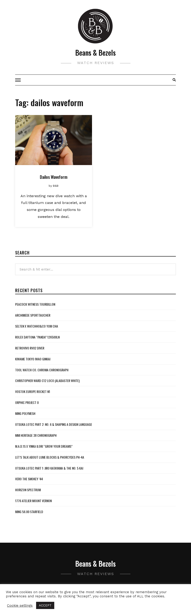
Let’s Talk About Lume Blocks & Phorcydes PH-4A (49, 457)
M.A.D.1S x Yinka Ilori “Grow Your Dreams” (43, 446)
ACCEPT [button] (45, 605)
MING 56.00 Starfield (29, 511)
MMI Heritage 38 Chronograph (36, 435)
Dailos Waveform (53, 177)
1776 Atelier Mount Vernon (33, 500)
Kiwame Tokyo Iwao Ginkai (32, 358)
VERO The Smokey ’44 (29, 478)
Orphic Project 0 (27, 402)
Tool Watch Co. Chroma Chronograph (41, 369)
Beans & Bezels (95, 52)
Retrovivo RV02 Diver (29, 347)
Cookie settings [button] (20, 605)
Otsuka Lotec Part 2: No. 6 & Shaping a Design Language (53, 424)
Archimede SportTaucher (32, 315)
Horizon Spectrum (28, 489)
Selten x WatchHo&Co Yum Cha (36, 326)
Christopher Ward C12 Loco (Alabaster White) (47, 380)
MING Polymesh (25, 413)
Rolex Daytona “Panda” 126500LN (37, 337)
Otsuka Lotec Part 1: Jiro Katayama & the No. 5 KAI (49, 468)
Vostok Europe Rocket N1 (32, 391)
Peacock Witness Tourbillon (35, 304)
